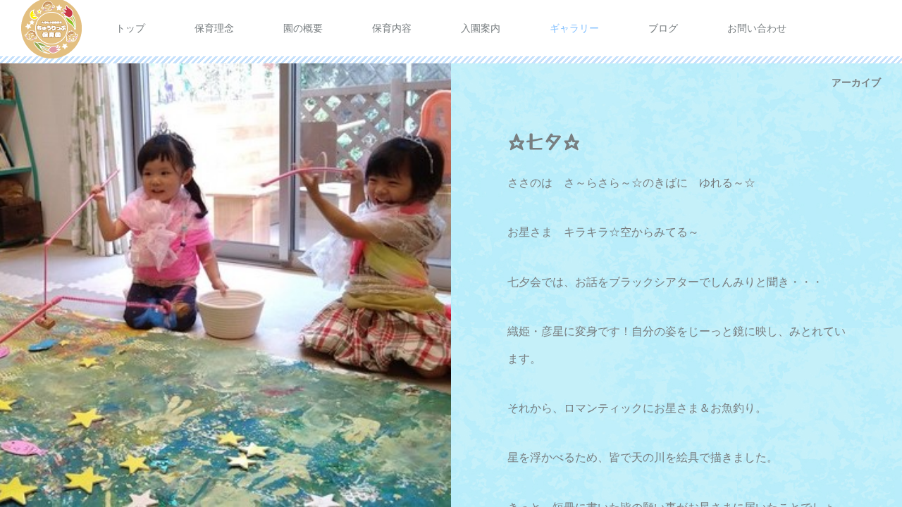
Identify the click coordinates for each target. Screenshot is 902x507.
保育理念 (214, 28)
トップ (130, 28)
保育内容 (392, 28)
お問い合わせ (756, 28)
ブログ (663, 28)
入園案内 (480, 28)
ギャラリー (574, 28)
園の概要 (303, 28)
